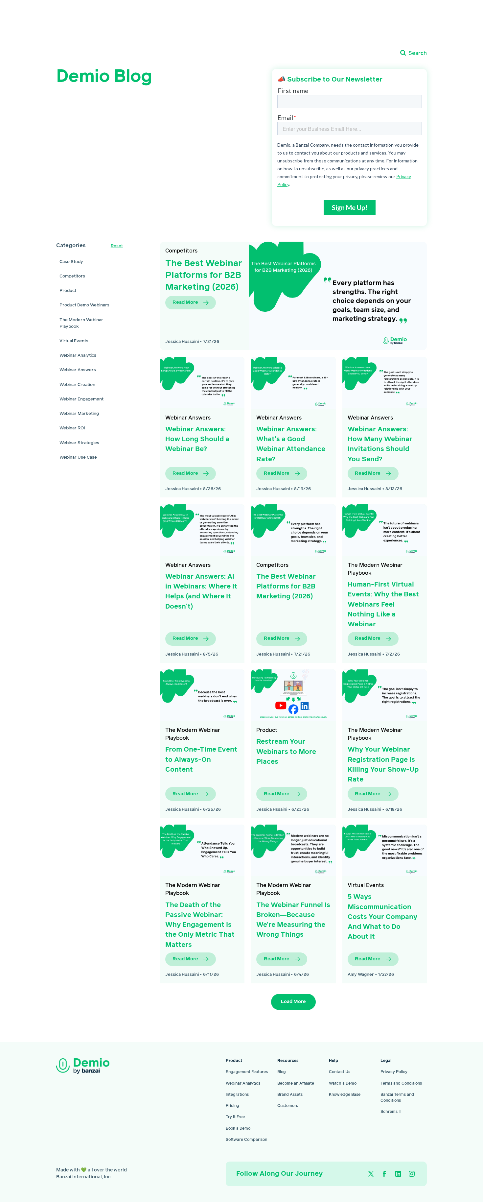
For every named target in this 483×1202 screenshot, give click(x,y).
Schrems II (390, 1112)
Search (417, 53)
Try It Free (235, 1117)
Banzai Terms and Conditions (397, 1098)
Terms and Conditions (401, 1083)
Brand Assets (290, 1095)
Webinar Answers (188, 418)
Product (266, 730)
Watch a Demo (342, 1083)
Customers (287, 1106)
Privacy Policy (393, 1072)
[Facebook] (384, 1174)
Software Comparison (246, 1140)
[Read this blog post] (338, 296)
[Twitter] (371, 1174)
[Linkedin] (398, 1174)
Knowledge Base (344, 1095)
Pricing (232, 1106)
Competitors (181, 250)
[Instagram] (411, 1174)
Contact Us (339, 1072)
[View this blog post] (202, 383)
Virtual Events (366, 885)
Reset (117, 246)
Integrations (237, 1095)
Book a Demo (238, 1128)
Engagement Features (247, 1072)
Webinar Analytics (243, 1083)
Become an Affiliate (295, 1083)
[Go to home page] (93, 1066)
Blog (281, 1072)
